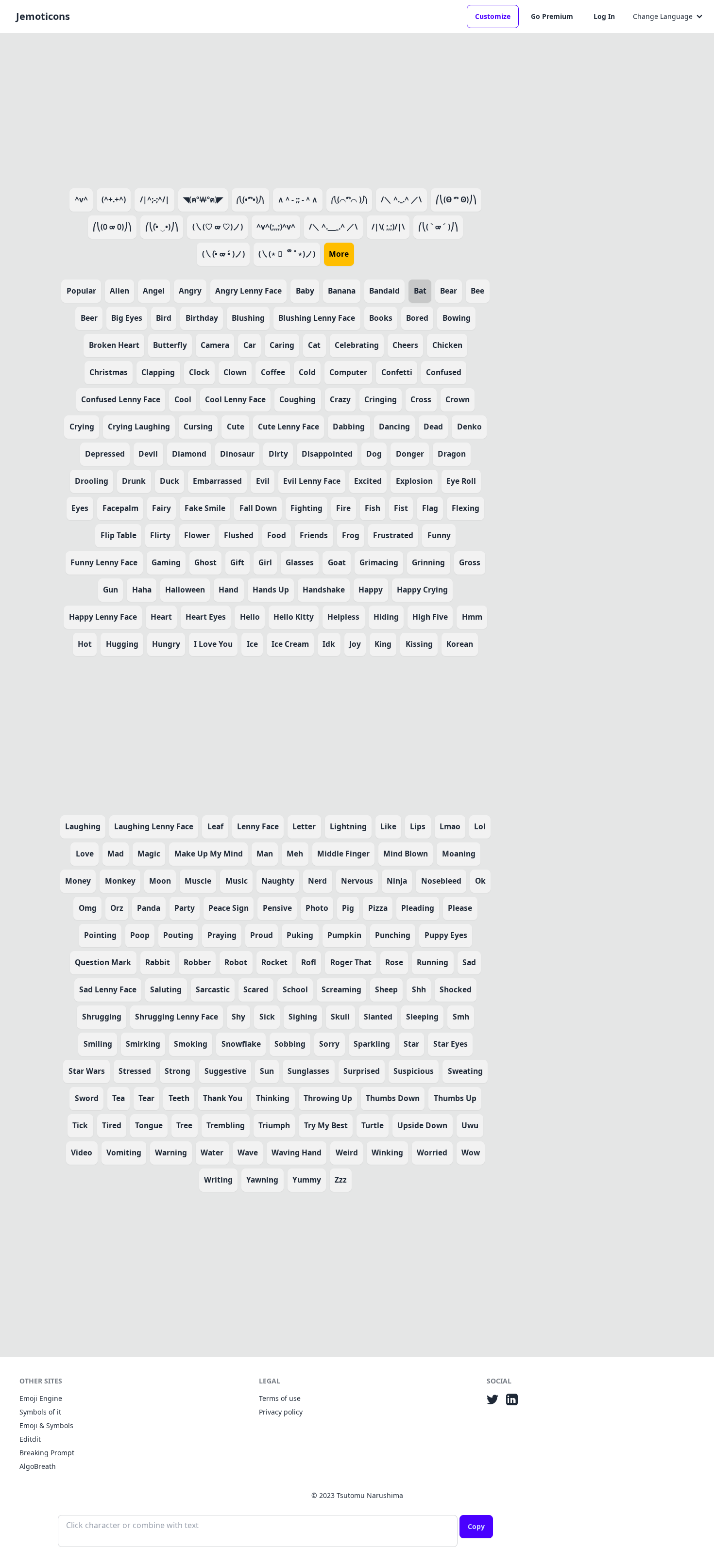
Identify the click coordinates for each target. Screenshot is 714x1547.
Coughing (297, 399)
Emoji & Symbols (46, 1425)
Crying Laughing (139, 426)
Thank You (222, 1098)
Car (249, 345)
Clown (235, 372)
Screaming (341, 989)
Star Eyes (450, 1043)
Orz (116, 908)
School (295, 989)
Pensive (277, 908)
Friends (314, 535)
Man (264, 853)
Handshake (324, 589)
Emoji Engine (40, 1398)
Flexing (465, 508)
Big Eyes (126, 318)
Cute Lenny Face (288, 426)
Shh (419, 989)
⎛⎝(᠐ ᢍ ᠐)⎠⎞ (112, 226)
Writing (218, 1179)
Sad (469, 962)
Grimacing (378, 562)
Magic (148, 853)
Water (212, 1152)
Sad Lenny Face (107, 989)
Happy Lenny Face (103, 616)
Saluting (166, 989)
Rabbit (157, 962)
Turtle (372, 1125)
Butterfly (170, 345)
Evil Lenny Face (311, 481)
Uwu (469, 1125)
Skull (340, 1016)
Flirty (160, 535)
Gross (469, 562)
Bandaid (384, 290)
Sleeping (422, 1016)
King (382, 644)
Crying (81, 426)
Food (276, 535)
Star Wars (86, 1071)
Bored (417, 318)
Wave (248, 1152)
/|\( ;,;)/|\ (388, 226)
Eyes (79, 508)
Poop (140, 935)
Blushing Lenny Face (316, 318)
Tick (80, 1125)
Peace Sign (228, 908)
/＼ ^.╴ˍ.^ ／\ (333, 226)
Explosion (414, 481)
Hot (85, 644)
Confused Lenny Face (120, 399)
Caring (282, 345)
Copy (476, 1526)
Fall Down (258, 508)
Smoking (190, 1043)
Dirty (278, 453)
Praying (222, 935)
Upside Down (422, 1125)
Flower (197, 535)
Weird (347, 1152)
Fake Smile (205, 508)
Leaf (215, 826)
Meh (295, 853)
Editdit (30, 1439)
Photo (317, 908)
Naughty (277, 880)
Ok (480, 880)
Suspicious (413, 1071)
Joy (355, 644)
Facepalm (120, 508)
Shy (238, 1016)
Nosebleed (441, 880)
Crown (457, 399)
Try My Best (326, 1125)
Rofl (308, 962)
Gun (110, 589)
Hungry (166, 644)
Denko (469, 426)
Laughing (83, 826)
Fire (343, 508)
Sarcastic (213, 989)
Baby (305, 290)
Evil (263, 481)
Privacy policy (281, 1411)
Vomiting (123, 1152)
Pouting (178, 935)
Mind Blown (405, 853)
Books (380, 318)
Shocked (456, 989)
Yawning (262, 1179)
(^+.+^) (114, 199)
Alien (119, 290)
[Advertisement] (275, 109)
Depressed (105, 453)
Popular (81, 290)
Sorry (329, 1043)
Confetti (396, 372)
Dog (374, 453)
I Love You (213, 644)
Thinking (272, 1098)
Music (236, 880)
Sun (267, 1071)
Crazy (340, 399)
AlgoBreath (37, 1466)
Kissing (419, 644)
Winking (387, 1152)
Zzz (341, 1179)
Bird (163, 318)
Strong (177, 1071)
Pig (348, 908)
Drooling (91, 481)
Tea (118, 1098)
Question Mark (103, 962)
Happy (370, 589)
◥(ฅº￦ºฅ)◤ (203, 199)
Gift (237, 562)
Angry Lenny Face (248, 290)
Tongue (149, 1125)
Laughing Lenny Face (153, 826)
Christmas (108, 372)
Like (388, 826)
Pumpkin (344, 935)
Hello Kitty (293, 616)
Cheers (405, 345)
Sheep (386, 989)
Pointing (100, 935)
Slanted (378, 1016)
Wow (470, 1152)
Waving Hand (297, 1152)
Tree (184, 1125)
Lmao (450, 826)
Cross (420, 399)
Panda (148, 908)
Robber (197, 962)
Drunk (134, 481)
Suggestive (225, 1071)
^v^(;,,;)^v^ (275, 226)
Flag (430, 508)
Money (78, 880)
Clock (199, 372)
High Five (430, 616)
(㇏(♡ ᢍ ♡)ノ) (217, 226)
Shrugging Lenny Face (176, 1016)
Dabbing (349, 426)
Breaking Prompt (46, 1452)
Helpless (343, 616)
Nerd (317, 880)
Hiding (386, 616)
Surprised (361, 1071)
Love (85, 853)
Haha (142, 589)
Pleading (417, 908)
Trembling (225, 1125)
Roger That (351, 962)
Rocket (274, 962)
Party (184, 908)
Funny (439, 535)
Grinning (428, 562)
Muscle (198, 880)
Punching (392, 935)
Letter (304, 826)
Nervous (357, 880)
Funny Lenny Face (103, 562)
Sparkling (372, 1043)
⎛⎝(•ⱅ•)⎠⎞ (250, 199)
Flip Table (118, 535)
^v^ (81, 199)
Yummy (306, 1179)
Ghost (205, 562)
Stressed (135, 1071)
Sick (267, 1016)
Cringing (380, 399)
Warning (171, 1152)
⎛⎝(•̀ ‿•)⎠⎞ (161, 226)
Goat (337, 562)
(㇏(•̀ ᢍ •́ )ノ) (223, 253)
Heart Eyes (206, 616)
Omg (88, 908)
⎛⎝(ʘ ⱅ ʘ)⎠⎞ (456, 199)
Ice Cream (290, 644)
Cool (182, 399)
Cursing (198, 426)
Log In (604, 16)
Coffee (273, 372)
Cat (314, 345)
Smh (461, 1016)
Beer (89, 318)
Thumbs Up (455, 1098)
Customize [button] (492, 16)
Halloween (185, 589)
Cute (235, 426)
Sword (87, 1098)
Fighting (306, 508)
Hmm (472, 616)
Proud (261, 935)
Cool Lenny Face (235, 399)
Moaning (459, 853)
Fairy (161, 508)
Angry (190, 290)
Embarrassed (217, 481)
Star (411, 1043)
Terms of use (280, 1398)
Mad (115, 853)
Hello (250, 616)
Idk (329, 644)
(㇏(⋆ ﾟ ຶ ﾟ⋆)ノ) (286, 253)
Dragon (452, 453)
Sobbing (290, 1043)
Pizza (378, 908)
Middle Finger (343, 853)
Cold (307, 372)
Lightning (348, 826)
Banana (342, 290)
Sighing (303, 1016)
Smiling (98, 1043)
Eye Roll (461, 481)
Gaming (166, 562)
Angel (154, 290)
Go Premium (552, 16)
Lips (417, 826)
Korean (459, 644)
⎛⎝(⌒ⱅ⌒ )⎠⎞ (349, 199)
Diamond (189, 453)
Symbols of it (40, 1411)
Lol (480, 826)
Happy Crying (422, 589)
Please (460, 908)
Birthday (202, 318)
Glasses (300, 562)
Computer (348, 372)
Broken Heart (114, 345)
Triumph (274, 1125)
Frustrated (393, 535)
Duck (169, 481)
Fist (401, 508)
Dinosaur (237, 453)
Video (81, 1152)
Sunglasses (308, 1071)
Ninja (397, 880)
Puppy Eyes (446, 935)
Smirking (143, 1043)
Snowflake (241, 1043)
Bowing (456, 318)
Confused (443, 372)
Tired (111, 1125)
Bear (448, 290)
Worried (432, 1152)
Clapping (158, 372)
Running (432, 962)
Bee (477, 290)
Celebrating (357, 345)
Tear (146, 1098)
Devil (148, 453)
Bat (420, 290)
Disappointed (327, 453)
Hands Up (271, 589)
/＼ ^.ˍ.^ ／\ (401, 199)
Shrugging (101, 1016)
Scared (256, 989)
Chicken (447, 345)
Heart (161, 616)
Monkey (120, 880)
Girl (265, 562)
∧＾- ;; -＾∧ (298, 199)
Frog (350, 535)
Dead (433, 426)
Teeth (179, 1098)
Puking (300, 935)
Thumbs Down (393, 1098)
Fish (372, 508)
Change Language (663, 16)
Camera (215, 345)
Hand (228, 589)
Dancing (394, 426)
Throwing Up (328, 1098)
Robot (235, 962)
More (339, 253)
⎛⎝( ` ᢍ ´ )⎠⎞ (438, 226)
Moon (160, 880)
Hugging (122, 644)
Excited (368, 481)
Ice (252, 644)
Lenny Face (258, 826)
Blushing (248, 318)
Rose (394, 962)
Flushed (239, 535)
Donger (410, 453)
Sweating (465, 1071)
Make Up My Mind (208, 853)
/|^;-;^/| (155, 199)
